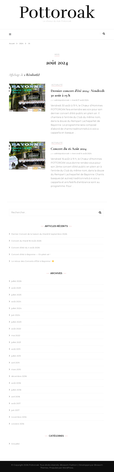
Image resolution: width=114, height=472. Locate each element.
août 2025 (16, 288)
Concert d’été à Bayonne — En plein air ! (30, 254)
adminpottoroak (61, 100)
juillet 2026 (16, 281)
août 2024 (16, 301)
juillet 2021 (16, 342)
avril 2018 (15, 396)
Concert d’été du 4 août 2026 (25, 247)
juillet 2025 (16, 294)
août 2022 (16, 328)
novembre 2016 (18, 417)
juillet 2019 (16, 356)
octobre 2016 (17, 424)
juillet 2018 (16, 390)
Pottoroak (57, 12)
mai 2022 (15, 335)
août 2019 (16, 349)
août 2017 (16, 403)
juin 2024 (15, 315)
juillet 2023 (16, 322)
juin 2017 (15, 410)
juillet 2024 (16, 308)
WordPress (67, 467)
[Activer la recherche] (104, 34)
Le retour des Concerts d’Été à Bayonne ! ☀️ (32, 261)
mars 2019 (16, 369)
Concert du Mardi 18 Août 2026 (26, 241)
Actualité (56, 85)
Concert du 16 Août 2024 (68, 149)
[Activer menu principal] (11, 34)
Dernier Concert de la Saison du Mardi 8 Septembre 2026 (39, 234)
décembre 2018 (19, 376)
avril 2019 (15, 362)
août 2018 (16, 383)
